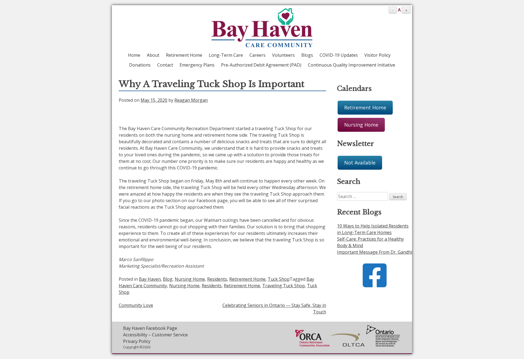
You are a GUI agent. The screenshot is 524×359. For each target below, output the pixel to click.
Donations (140, 65)
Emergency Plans (197, 65)
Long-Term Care (226, 55)
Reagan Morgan (191, 100)
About (153, 55)
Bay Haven (150, 279)
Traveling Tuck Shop (283, 286)
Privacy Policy (136, 341)
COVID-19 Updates (339, 55)
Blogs (307, 55)
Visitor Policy (377, 55)
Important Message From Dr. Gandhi (374, 252)
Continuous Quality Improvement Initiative (351, 65)
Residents (217, 279)
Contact (165, 65)
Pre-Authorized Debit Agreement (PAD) (261, 65)
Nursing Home (190, 279)
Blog (167, 279)
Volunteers (283, 55)
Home (134, 55)
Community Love (136, 305)
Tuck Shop (279, 279)
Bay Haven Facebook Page (150, 328)
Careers (257, 55)
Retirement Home (184, 55)
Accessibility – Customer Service (155, 335)
